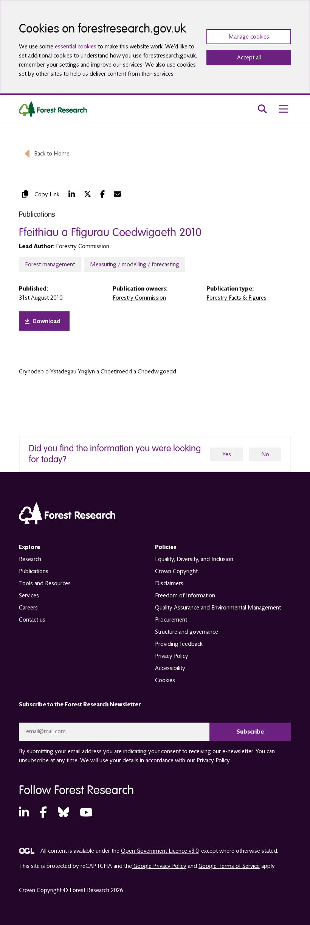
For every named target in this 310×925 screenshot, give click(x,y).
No (265, 454)
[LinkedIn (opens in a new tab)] (71, 194)
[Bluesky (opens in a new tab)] (63, 813)
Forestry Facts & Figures (236, 297)
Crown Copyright (176, 571)
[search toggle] (262, 108)
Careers (28, 607)
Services (29, 595)
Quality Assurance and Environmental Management (218, 607)
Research (30, 559)
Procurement (171, 619)
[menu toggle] (283, 109)
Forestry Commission (139, 297)
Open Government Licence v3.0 (159, 850)
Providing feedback (179, 644)
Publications (33, 571)
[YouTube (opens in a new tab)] (86, 813)
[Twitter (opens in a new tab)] (87, 194)
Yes (226, 454)
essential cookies (75, 46)
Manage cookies (248, 36)
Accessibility (170, 668)
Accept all (249, 57)
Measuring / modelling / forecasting (134, 264)
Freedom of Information (185, 595)
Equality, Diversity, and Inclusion (194, 559)
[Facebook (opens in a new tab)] (102, 194)
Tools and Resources (45, 583)
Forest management (50, 264)
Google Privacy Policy (159, 866)
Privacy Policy (171, 656)
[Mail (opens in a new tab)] (117, 194)
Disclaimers (169, 583)
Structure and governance (186, 631)
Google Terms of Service (229, 866)
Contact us (32, 619)
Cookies (165, 680)
